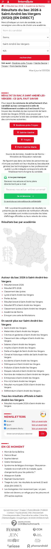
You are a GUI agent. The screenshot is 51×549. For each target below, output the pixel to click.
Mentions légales (9, 518)
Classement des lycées (15, 291)
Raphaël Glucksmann (14, 479)
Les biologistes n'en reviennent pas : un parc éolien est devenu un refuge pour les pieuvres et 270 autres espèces (26, 492)
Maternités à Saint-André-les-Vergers (21, 331)
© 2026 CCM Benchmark (38, 518)
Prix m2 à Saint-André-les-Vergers (20, 381)
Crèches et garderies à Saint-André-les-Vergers (26, 335)
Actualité (10, 421)
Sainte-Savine (40, 63)
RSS (30, 513)
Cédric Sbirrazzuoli (12, 462)
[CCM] (38, 529)
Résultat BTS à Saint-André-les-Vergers (22, 305)
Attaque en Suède (12, 475)
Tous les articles (21, 513)
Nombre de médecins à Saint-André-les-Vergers (26, 374)
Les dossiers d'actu (14, 428)
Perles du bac (10, 298)
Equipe (23, 510)
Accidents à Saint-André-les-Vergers (21, 361)
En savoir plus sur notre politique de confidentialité (22, 201)
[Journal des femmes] (13, 529)
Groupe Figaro (22, 518)
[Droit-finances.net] (38, 535)
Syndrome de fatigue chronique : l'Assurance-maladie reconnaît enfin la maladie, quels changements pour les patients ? (25, 468)
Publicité (44, 510)
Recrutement (38, 513)
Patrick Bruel (10, 455)
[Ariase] (13, 545)
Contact (11, 513)
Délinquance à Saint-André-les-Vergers (22, 364)
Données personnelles (12, 515)
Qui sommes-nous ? (11, 510)
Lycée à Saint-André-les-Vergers (19, 295)
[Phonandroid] (38, 546)
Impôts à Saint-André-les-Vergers (19, 348)
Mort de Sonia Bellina (14, 452)
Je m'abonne (23, 196)
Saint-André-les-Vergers (15, 328)
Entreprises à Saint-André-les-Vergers (21, 378)
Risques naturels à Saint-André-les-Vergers (24, 371)
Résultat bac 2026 (14, 6)
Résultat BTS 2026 (12, 288)
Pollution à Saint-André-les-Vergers (20, 367)
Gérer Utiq (44, 515)
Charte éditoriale (33, 510)
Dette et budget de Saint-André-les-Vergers (24, 351)
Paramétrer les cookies (29, 515)
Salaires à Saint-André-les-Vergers (19, 344)
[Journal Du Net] (13, 535)
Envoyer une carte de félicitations (19, 315)
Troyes (4, 66)
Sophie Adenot (11, 458)
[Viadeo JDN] (38, 540)
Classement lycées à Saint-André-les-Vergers (25, 308)
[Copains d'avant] (13, 540)
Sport (8, 425)
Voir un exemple (39, 421)
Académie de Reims (35, 6)
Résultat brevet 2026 (14, 285)
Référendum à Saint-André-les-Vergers (22, 391)
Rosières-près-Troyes (22, 63)
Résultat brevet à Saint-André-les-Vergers (23, 302)
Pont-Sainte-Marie (18, 66)
